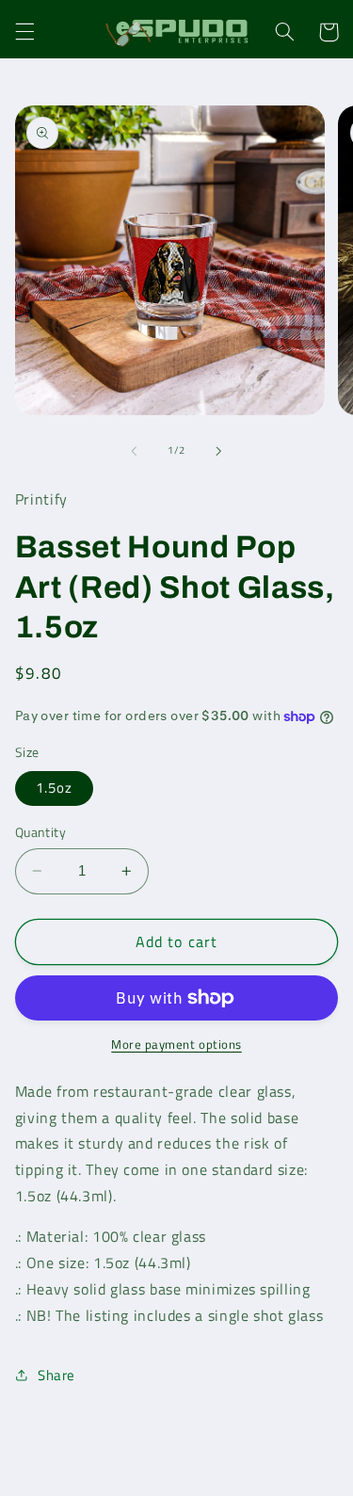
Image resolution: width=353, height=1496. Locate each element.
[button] (24, 32)
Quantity (40, 832)
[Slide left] (133, 451)
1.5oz (54, 787)
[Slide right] (219, 451)
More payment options (176, 1045)
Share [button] (56, 1375)
